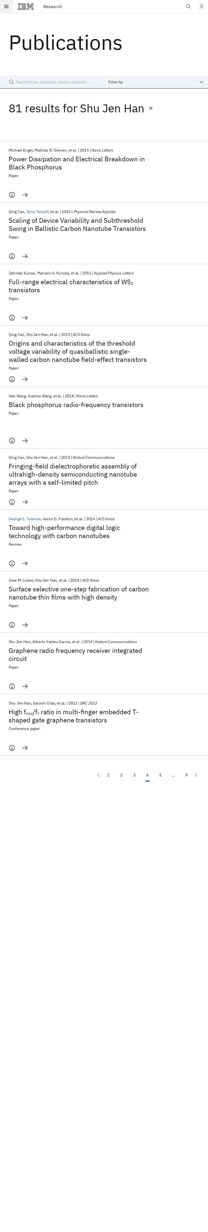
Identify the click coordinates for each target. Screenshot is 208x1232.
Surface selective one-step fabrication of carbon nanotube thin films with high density (79, 593)
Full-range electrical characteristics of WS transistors (71, 286)
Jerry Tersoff (37, 211)
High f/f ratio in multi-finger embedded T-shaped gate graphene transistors (74, 716)
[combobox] (156, 82)
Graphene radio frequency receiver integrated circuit (75, 654)
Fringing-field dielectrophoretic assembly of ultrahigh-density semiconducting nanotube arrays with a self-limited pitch (73, 474)
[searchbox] (52, 82)
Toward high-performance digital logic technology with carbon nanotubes (64, 531)
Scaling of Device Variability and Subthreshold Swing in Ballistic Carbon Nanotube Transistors (77, 224)
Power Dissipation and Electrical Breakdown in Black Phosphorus (77, 163)
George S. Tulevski (25, 518)
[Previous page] (98, 775)
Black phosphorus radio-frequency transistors (76, 405)
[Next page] (196, 775)
